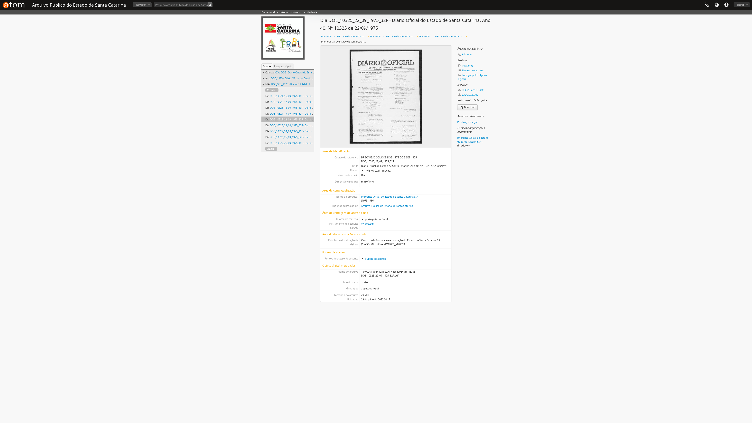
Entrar (740, 4)
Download (469, 107)
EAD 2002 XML (469, 94)
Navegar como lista (472, 70)
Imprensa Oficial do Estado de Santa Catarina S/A (389, 196)
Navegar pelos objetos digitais (472, 77)
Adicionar (467, 54)
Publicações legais (375, 258)
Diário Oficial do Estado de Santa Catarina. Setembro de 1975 (442, 36)
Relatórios (467, 65)
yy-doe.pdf (367, 223)
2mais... (271, 149)
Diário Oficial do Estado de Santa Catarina (344, 36)
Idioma (716, 5)
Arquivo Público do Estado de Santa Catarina (387, 206)
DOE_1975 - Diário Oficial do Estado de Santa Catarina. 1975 (305, 78)
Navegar (141, 4)
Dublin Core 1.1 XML (472, 90)
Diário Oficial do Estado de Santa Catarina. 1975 (393, 36)
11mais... (272, 90)
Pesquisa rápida (283, 66)
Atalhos (726, 5)
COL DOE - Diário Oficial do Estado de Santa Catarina (305, 72)
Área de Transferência (707, 5)
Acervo (267, 66)
